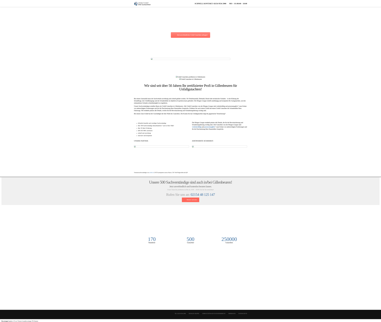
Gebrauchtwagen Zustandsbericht (213, 313)
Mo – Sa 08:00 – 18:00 (238, 4)
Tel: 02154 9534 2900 (180, 313)
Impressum (231, 313)
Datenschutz (242, 313)
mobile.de (151, 172)
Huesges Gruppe (194, 313)
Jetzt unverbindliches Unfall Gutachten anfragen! (192, 35)
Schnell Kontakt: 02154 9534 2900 (210, 4)
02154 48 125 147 (203, 195)
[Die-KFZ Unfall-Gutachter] (142, 3)
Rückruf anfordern (192, 200)
